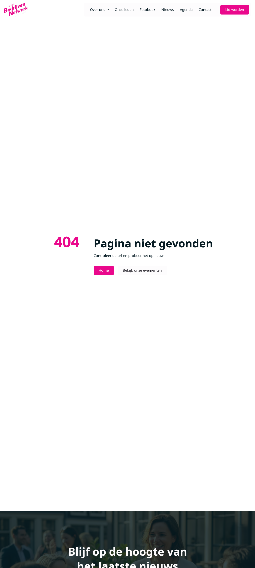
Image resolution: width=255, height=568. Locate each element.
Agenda (186, 10)
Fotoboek (147, 10)
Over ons (97, 10)
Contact (205, 10)
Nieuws (167, 10)
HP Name (9, 547)
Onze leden (124, 10)
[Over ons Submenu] (107, 10)
